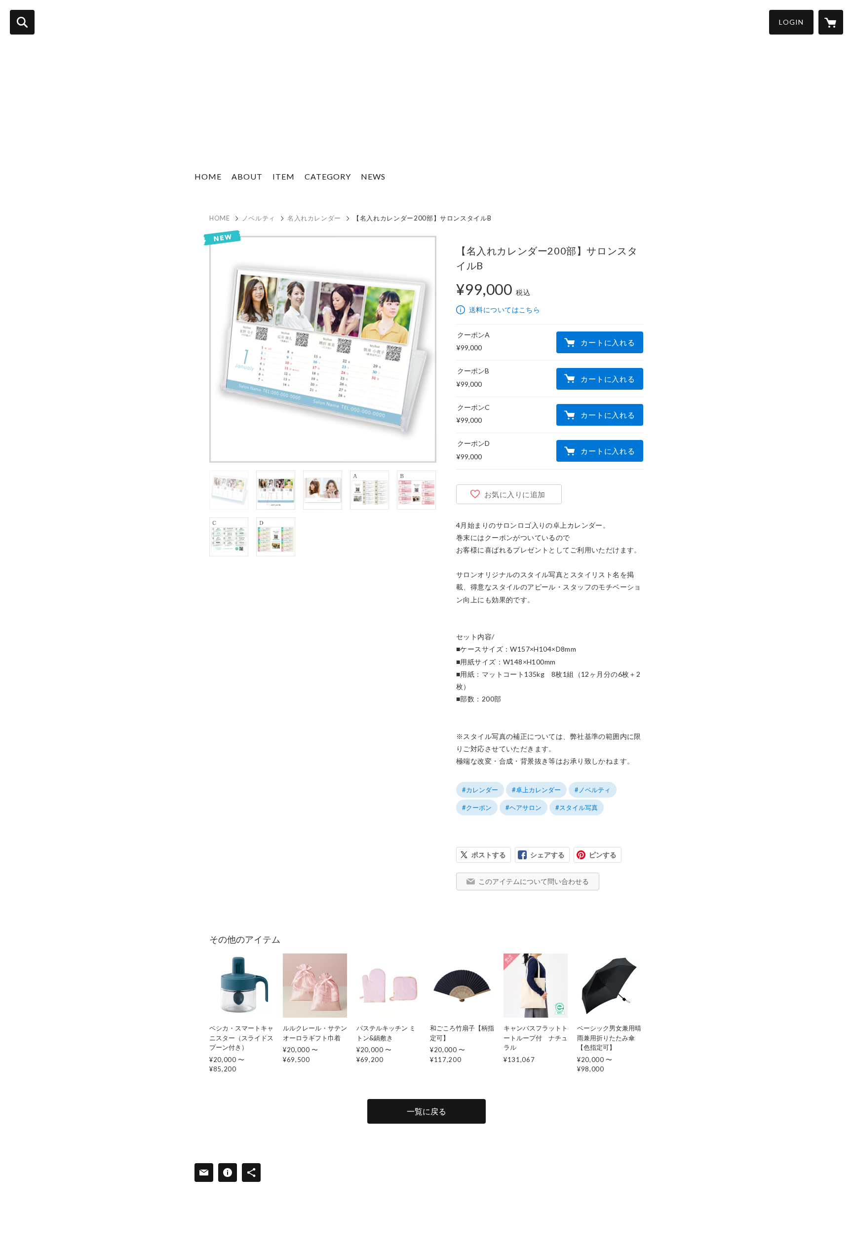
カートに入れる (608, 342)
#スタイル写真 (576, 807)
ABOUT (247, 176)
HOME (208, 176)
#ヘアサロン (523, 807)
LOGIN (791, 22)
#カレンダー (480, 790)
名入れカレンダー (314, 218)
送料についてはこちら (504, 309)
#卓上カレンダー (536, 790)
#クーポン (477, 807)
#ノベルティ (593, 790)
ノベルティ (258, 218)
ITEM (283, 176)
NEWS (373, 176)
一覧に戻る (426, 1111)
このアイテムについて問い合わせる (533, 881)
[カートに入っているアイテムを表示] (830, 22)
